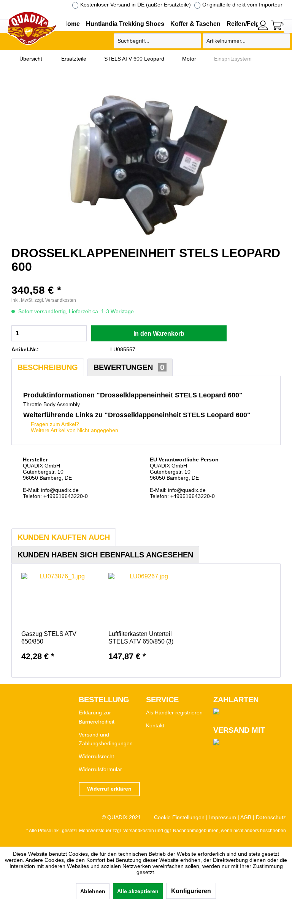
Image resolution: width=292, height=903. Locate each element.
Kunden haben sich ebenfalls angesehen (105, 555)
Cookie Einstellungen (179, 817)
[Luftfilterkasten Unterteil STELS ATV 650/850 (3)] (146, 599)
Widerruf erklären (109, 789)
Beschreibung (47, 367)
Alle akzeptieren (138, 891)
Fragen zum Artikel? (54, 424)
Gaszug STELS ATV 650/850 (48, 638)
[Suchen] (194, 40)
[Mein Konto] (263, 25)
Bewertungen (129, 367)
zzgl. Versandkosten (55, 300)
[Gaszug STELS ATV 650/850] (59, 599)
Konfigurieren (191, 891)
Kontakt (155, 725)
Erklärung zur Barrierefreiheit (96, 717)
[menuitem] (263, 24)
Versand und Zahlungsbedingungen (106, 739)
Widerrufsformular (100, 769)
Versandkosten (138, 830)
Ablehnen (92, 891)
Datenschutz (271, 817)
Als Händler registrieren (174, 712)
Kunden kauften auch (63, 537)
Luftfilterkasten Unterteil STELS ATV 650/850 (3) (140, 638)
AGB (245, 817)
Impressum (222, 817)
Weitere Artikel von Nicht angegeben (73, 430)
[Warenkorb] (276, 25)
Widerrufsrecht (96, 756)
